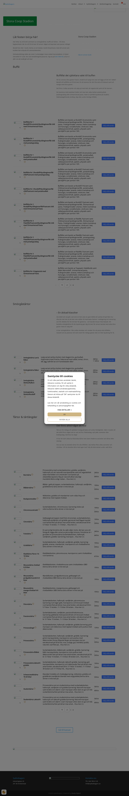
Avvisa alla (64, 420)
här (73, 406)
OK (64, 414)
